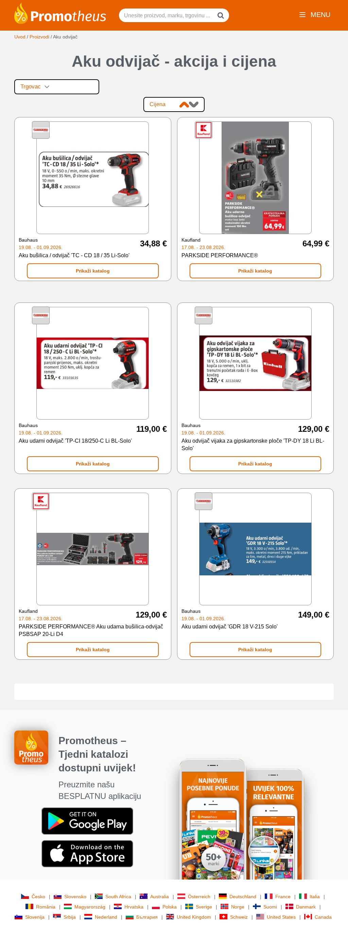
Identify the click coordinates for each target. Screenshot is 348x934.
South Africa (118, 896)
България (147, 917)
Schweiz (239, 917)
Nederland (106, 917)
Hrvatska (133, 907)
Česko (38, 896)
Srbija (70, 917)
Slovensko (75, 896)
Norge (237, 907)
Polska (169, 907)
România (45, 907)
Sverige (204, 907)
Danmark (306, 907)
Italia (315, 896)
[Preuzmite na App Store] (87, 853)
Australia (159, 896)
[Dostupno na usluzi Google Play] (87, 820)
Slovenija (35, 917)
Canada (323, 917)
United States (281, 917)
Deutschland (242, 896)
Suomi (270, 907)
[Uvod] (60, 12)
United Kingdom (194, 917)
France (283, 896)
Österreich (199, 896)
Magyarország (89, 907)
